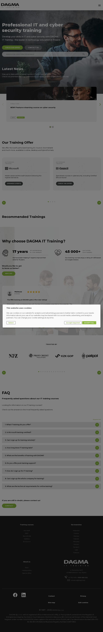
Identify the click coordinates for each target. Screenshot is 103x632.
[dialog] (51, 316)
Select (11, 323)
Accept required (73, 323)
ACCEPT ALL (89, 323)
